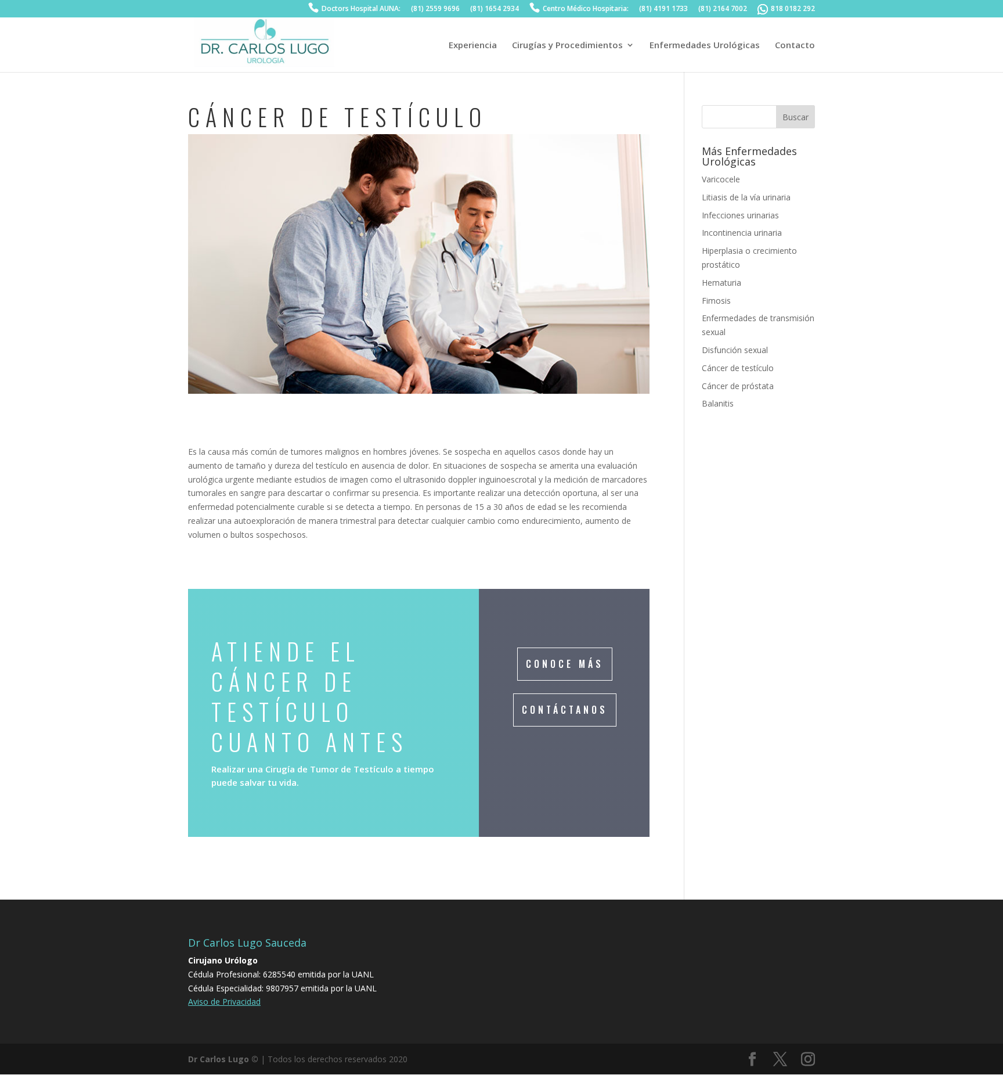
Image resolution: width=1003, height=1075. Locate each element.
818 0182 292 (793, 9)
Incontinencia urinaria (742, 232)
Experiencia (473, 46)
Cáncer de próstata (738, 385)
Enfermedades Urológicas (705, 46)
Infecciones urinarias (740, 215)
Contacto (795, 46)
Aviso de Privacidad (224, 1001)
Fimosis (716, 300)
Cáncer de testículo (738, 367)
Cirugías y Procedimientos (567, 46)
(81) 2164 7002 (722, 9)
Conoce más (565, 664)
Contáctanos (565, 710)
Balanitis (718, 403)
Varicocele (721, 179)
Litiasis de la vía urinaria (746, 197)
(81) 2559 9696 (435, 9)
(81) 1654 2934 (494, 9)
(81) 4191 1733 (663, 9)
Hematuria (721, 282)
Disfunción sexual (735, 349)
